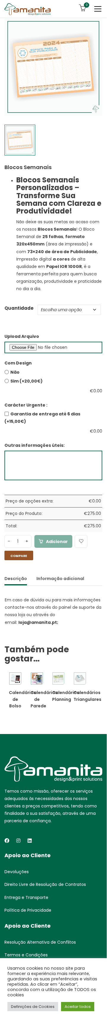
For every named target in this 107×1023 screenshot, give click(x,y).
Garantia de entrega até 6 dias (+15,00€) (42, 417)
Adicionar (57, 542)
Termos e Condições (26, 955)
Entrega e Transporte (26, 897)
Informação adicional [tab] (60, 579)
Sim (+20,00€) (26, 381)
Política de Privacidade (27, 910)
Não (15, 372)
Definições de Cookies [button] (33, 1006)
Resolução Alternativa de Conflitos (40, 942)
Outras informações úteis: (34, 445)
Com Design (18, 363)
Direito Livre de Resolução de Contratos (45, 884)
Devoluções (16, 872)
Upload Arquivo (21, 336)
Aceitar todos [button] (78, 1006)
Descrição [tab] (15, 579)
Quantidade (18, 308)
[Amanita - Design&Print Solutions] (27, 9)
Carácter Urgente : (25, 405)
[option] (53, 67)
